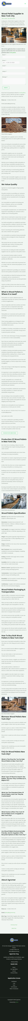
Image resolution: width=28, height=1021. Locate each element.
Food (14, 985)
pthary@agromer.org (10, 912)
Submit (6, 87)
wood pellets (22, 92)
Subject (4, 71)
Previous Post (14, 924)
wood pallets (12, 52)
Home (14, 967)
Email (3, 65)
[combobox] (4, 62)
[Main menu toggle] (25, 3)
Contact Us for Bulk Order (9, 433)
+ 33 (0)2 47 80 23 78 (14, 949)
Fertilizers (14, 981)
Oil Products (14, 987)
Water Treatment (14, 988)
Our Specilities (14, 969)
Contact (14, 971)
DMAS (17, 1002)
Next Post (14, 928)
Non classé (4, 18)
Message (4, 77)
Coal (14, 983)
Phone (3, 60)
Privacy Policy (14, 961)
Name (3, 54)
